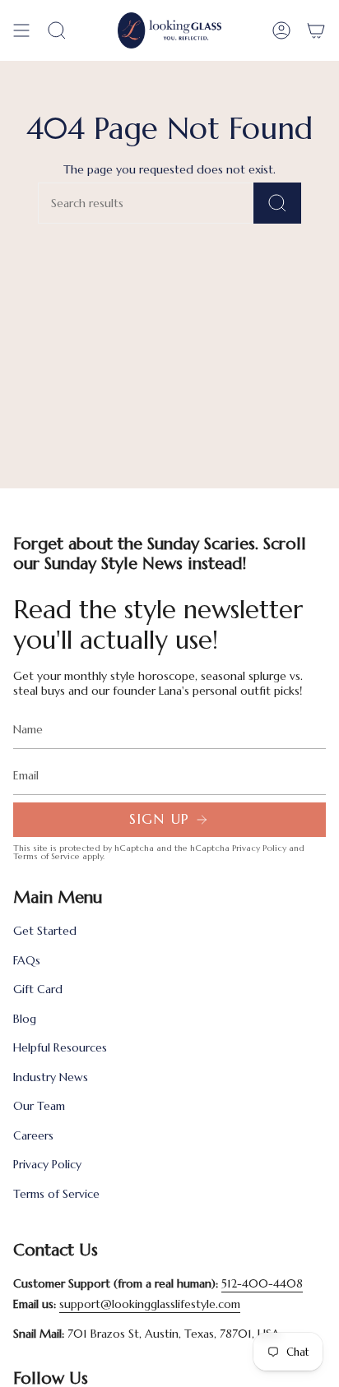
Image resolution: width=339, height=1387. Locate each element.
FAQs (26, 960)
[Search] (277, 203)
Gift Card (38, 989)
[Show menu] (21, 30)
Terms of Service (46, 856)
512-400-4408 (262, 1283)
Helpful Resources (60, 1047)
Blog (24, 1018)
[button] (57, 30)
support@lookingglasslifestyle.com (149, 1304)
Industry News (50, 1077)
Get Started (45, 930)
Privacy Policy (259, 848)
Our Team (39, 1105)
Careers (33, 1135)
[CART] (316, 30)
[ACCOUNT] (281, 30)
